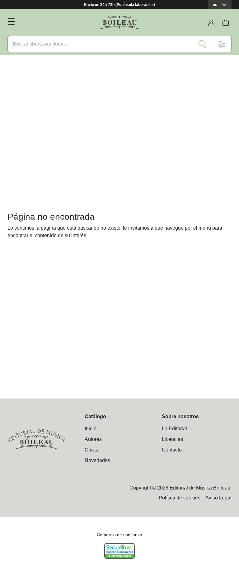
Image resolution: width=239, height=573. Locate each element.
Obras (91, 449)
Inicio (90, 428)
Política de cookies (179, 497)
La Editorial (174, 428)
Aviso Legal (218, 497)
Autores (93, 439)
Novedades (97, 460)
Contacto (172, 449)
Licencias (172, 439)
